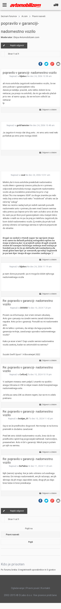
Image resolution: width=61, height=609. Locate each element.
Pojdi (30, 542)
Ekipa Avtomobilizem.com (26, 37)
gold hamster (23, 125)
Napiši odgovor (17, 45)
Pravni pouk (32, 588)
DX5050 (24, 308)
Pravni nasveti (38, 16)
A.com (25, 16)
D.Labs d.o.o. (26, 595)
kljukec (23, 76)
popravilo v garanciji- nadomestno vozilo (30, 72)
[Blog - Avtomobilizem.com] (25, 5)
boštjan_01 (23, 418)
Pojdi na (29, 528)
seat (23, 175)
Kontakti (45, 588)
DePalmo (23, 466)
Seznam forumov (9, 16)
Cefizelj (23, 374)
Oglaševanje (17, 588)
